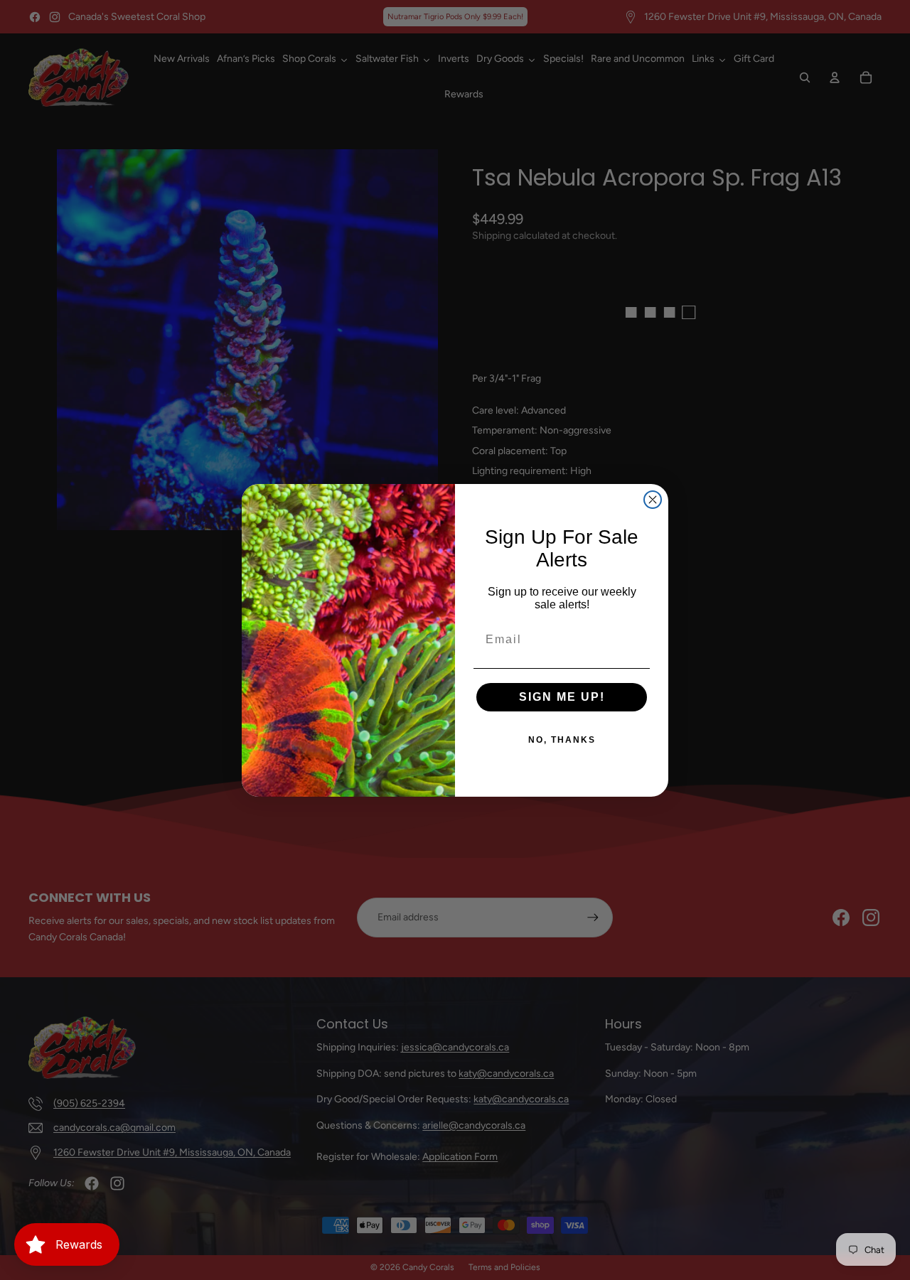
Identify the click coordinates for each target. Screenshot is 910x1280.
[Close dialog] (652, 499)
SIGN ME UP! (562, 697)
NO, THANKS (562, 740)
